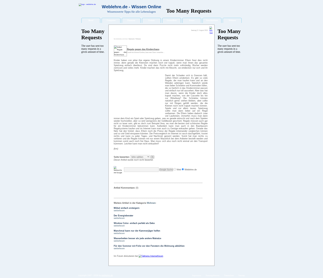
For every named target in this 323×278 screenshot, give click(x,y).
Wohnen (232, 20)
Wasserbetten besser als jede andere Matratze (137, 238)
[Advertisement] (139, 96)
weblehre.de (107, 275)
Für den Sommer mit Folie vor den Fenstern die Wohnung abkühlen (149, 246)
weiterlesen (119, 210)
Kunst (191, 20)
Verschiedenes (212, 20)
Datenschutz (229, 275)
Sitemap (241, 275)
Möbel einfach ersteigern (126, 208)
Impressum (196, 275)
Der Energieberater (123, 215)
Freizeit (151, 20)
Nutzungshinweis (213, 275)
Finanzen (131, 20)
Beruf (90, 20)
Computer (111, 20)
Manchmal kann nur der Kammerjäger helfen (137, 230)
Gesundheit (172, 20)
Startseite (132, 39)
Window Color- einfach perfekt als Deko (134, 223)
